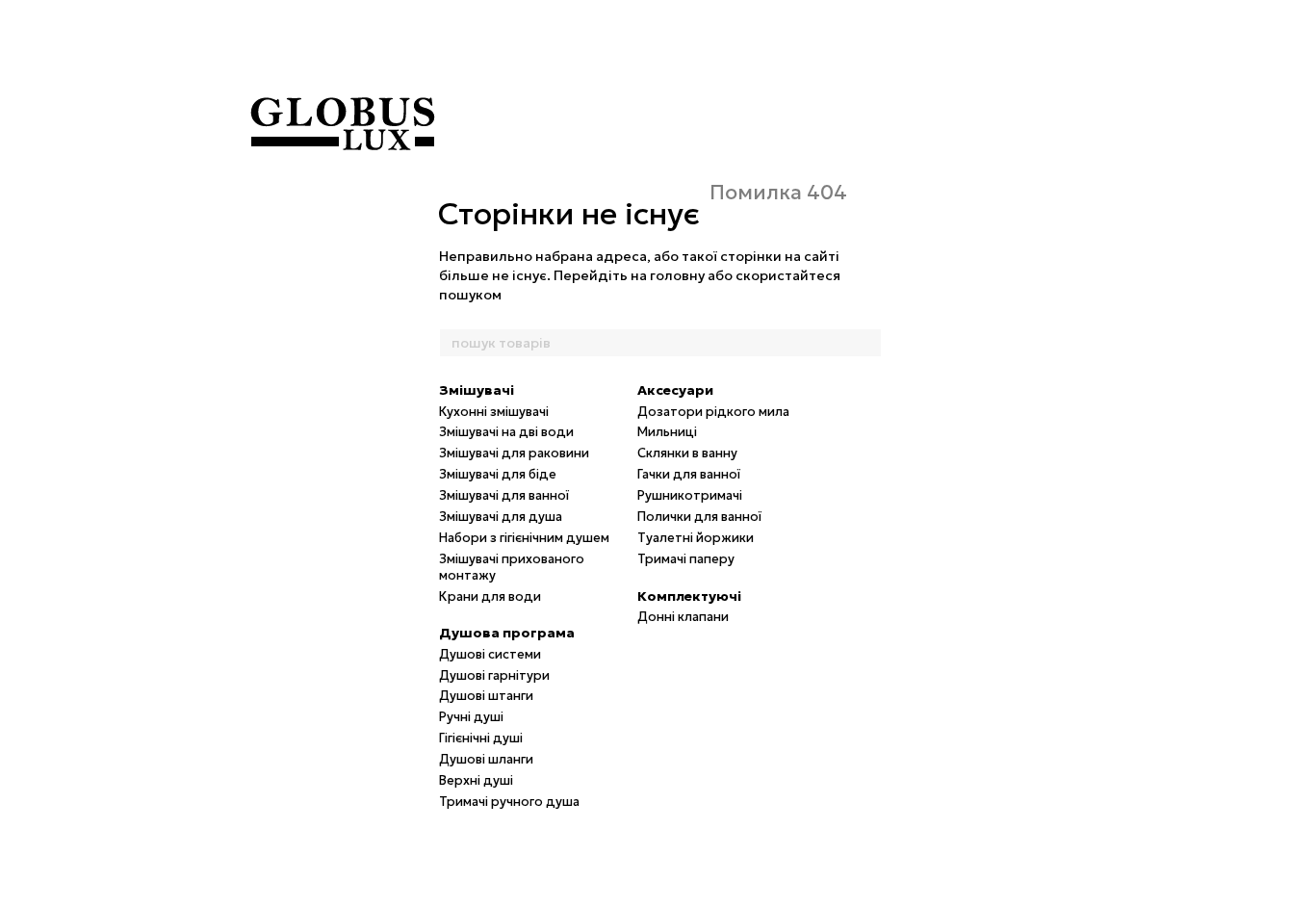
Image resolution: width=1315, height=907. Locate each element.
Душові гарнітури (494, 675)
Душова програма (507, 632)
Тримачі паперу (686, 559)
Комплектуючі (689, 596)
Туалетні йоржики (695, 538)
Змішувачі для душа (500, 516)
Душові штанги (486, 695)
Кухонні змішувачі (494, 411)
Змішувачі (476, 390)
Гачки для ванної (688, 474)
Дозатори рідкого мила (713, 411)
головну (677, 275)
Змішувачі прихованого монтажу (511, 567)
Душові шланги (486, 759)
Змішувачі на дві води (506, 432)
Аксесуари (675, 390)
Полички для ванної (699, 516)
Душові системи (490, 654)
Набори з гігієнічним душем (524, 538)
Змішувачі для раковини (514, 453)
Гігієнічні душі (481, 738)
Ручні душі (471, 717)
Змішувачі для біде (497, 474)
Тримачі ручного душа (509, 801)
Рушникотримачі (689, 495)
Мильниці (667, 432)
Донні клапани (683, 617)
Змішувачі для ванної (504, 495)
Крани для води (490, 596)
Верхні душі (476, 780)
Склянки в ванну (687, 453)
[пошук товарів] (866, 342)
